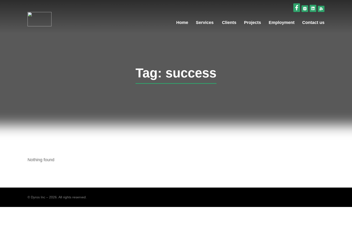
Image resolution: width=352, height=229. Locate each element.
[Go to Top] (343, 220)
